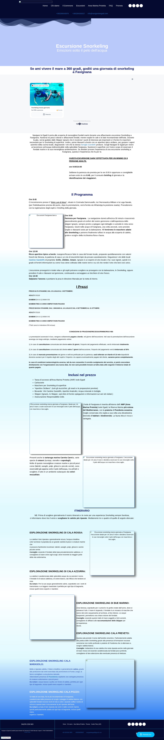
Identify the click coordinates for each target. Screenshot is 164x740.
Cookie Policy (27, 732)
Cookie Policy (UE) (96, 724)
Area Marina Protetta (97, 6)
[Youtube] (141, 5)
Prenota (119, 6)
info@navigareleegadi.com (96, 13)
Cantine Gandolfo (37, 260)
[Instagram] (133, 5)
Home (45, 6)
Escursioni (80, 6)
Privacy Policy (6, 737)
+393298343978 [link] (62, 13)
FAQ (111, 6)
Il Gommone (68, 6)
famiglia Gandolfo (88, 145)
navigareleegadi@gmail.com (93, 732)
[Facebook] (130, 5)
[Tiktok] (144, 724)
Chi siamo (55, 6)
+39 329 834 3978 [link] (67, 732)
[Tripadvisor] (137, 5)
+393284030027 (78, 13)
